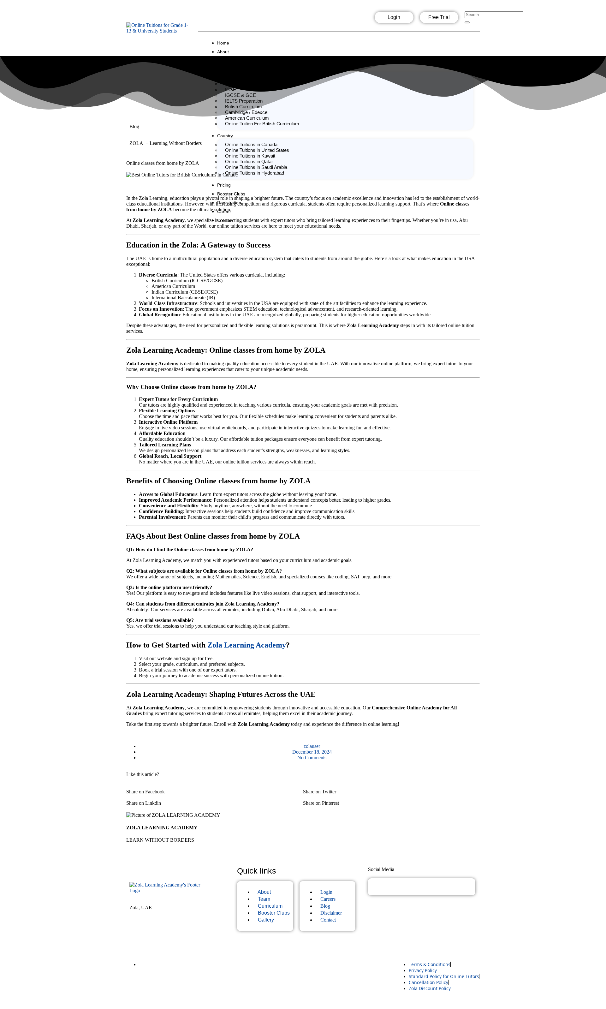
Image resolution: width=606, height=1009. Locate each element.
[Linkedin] (360, 19)
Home (223, 42)
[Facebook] (320, 19)
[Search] (467, 22)
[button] (214, 789)
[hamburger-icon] (474, 41)
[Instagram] (340, 19)
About (223, 51)
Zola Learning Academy (246, 645)
